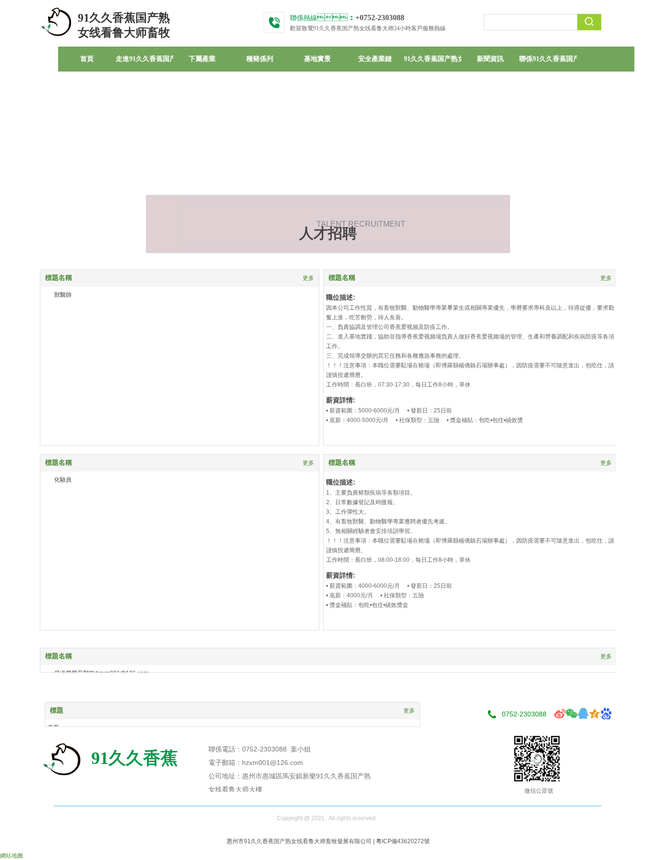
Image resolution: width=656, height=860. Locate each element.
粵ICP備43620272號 (403, 841)
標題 (56, 710)
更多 (308, 278)
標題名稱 (58, 277)
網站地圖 (11, 855)
